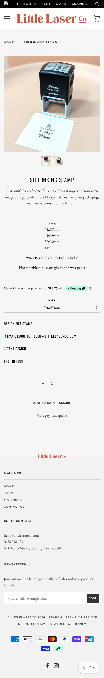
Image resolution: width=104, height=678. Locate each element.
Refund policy (31, 624)
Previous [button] (12, 104)
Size (52, 299)
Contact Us (14, 506)
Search (55, 617)
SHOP (8, 493)
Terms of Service (81, 617)
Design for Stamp (18, 323)
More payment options (52, 415)
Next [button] (91, 104)
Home (9, 42)
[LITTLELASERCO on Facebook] (47, 666)
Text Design (16, 348)
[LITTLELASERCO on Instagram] (56, 666)
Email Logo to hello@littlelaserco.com (41, 336)
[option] (52, 104)
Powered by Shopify (67, 624)
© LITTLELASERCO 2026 (26, 617)
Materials (13, 500)
